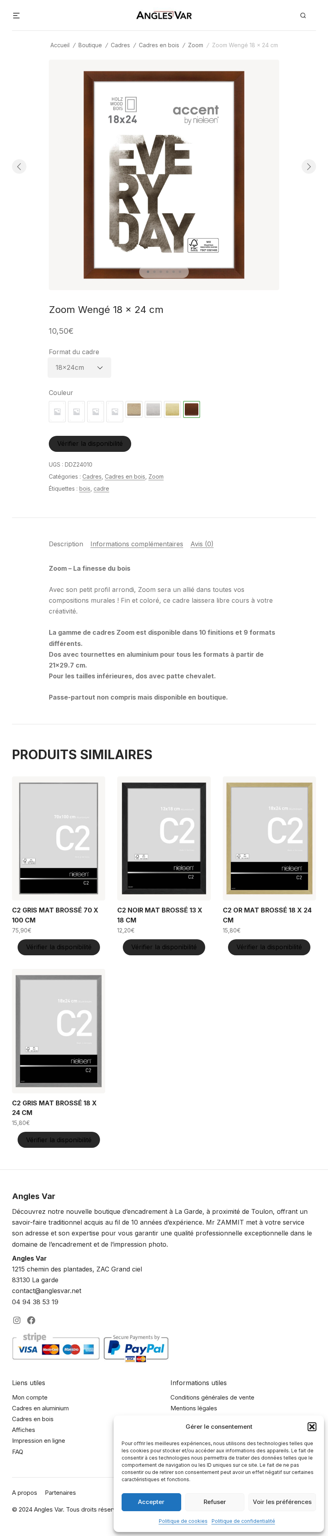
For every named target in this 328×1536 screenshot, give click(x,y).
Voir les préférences (282, 1502)
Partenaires (60, 1492)
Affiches (23, 1430)
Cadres (120, 45)
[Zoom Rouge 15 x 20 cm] (95, 412)
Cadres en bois (159, 45)
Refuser (215, 1502)
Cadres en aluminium (40, 1408)
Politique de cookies (183, 1521)
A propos (24, 1492)
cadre (101, 488)
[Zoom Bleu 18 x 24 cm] (115, 412)
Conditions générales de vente (212, 1397)
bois (84, 488)
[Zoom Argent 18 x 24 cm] (153, 409)
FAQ (17, 1452)
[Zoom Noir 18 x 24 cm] (76, 412)
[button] (312, 1427)
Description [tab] (66, 544)
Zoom (195, 45)
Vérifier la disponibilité (90, 443)
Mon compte (30, 1397)
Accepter (151, 1502)
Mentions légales (193, 1408)
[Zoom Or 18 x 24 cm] (134, 409)
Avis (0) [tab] (202, 544)
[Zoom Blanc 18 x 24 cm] (172, 409)
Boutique (90, 45)
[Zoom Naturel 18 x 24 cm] (57, 412)
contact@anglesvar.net (46, 1291)
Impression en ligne (38, 1440)
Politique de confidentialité (243, 1521)
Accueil (60, 45)
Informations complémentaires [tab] (136, 544)
